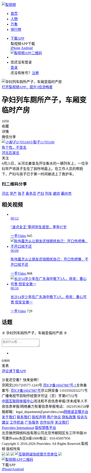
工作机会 (17, 422)
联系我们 (24, 417)
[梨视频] (9, 5)
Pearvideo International (18, 428)
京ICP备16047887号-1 (59, 385)
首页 (14, 13)
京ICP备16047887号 (26, 390)
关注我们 (62, 422)
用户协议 (54, 417)
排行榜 (16, 29)
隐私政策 (69, 417)
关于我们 (9, 417)
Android (27, 48)
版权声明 (39, 417)
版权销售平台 (45, 428)
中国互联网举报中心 (18, 401)
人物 (14, 19)
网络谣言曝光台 (76, 412)
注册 (35, 73)
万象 (14, 24)
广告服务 (32, 422)
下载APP (17, 38)
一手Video (18, 236)
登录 (14, 68)
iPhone (15, 48)
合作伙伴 (47, 422)
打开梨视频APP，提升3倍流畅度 (27, 87)
